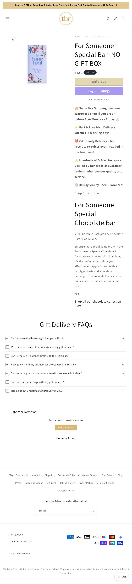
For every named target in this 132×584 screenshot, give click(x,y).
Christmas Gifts (66, 490)
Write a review (66, 427)
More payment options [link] (99, 99)
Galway (105, 569)
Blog (120, 475)
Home (77, 36)
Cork (98, 569)
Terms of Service (105, 482)
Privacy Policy (85, 482)
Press (18, 482)
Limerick (114, 569)
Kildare (123, 569)
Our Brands (108, 475)
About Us (36, 475)
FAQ (11, 475)
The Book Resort (23, 553)
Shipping (50, 475)
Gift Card (51, 482)
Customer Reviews (88, 475)
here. (78, 305)
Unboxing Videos (34, 482)
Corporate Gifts (66, 475)
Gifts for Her (91, 193)
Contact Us (22, 475)
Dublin (91, 569)
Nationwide (65, 573)
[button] (7, 18)
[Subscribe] (93, 511)
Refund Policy (67, 482)
